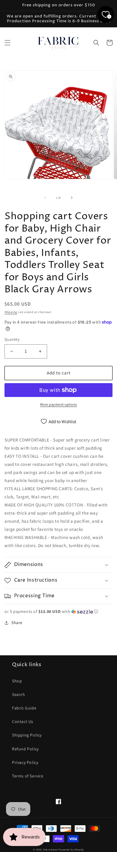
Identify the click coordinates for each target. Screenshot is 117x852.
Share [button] (16, 622)
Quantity (12, 339)
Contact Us (22, 721)
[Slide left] (45, 197)
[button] (7, 42)
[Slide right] (71, 197)
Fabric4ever (50, 849)
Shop (17, 681)
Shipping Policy (27, 735)
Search (18, 694)
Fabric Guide (24, 708)
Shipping (10, 312)
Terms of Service (28, 776)
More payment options (58, 404)
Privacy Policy (25, 762)
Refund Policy (25, 749)
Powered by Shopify (71, 849)
